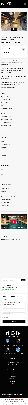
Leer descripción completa (7, 87)
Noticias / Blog (13, 381)
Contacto (13, 383)
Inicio (13, 373)
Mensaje (5, 299)
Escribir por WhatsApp (9, 289)
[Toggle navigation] (25, 4)
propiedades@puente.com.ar (10, 287)
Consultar (14, 321)
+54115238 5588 (7, 285)
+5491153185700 (13, 364)
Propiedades (13, 376)
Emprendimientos (13, 378)
